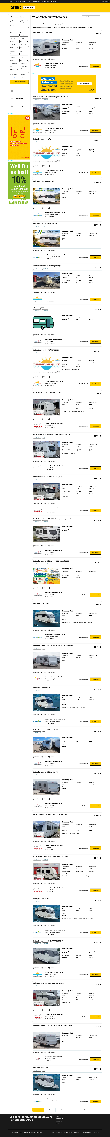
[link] (55, 32)
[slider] (14, 77)
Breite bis (21, 57)
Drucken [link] (53, 59)
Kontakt (58, 1123)
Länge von (12, 51)
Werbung (34, 73)
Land (11, 66)
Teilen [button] (44, 59)
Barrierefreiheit (68, 1132)
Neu (44, 141)
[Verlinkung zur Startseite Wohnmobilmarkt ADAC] (14, 7)
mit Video (14, 64)
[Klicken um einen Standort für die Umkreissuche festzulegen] (22, 77)
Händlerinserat (37, 35)
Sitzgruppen (19, 98)
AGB (53, 1132)
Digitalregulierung (86, 1132)
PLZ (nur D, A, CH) (23, 67)
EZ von (11, 32)
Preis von (12, 38)
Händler (53, 1)
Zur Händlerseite (83, 66)
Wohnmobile (36, 1)
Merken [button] (37, 59)
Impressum (96, 1132)
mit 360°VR (25, 64)
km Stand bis (22, 45)
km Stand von (13, 45)
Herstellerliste (59, 1118)
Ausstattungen (19, 106)
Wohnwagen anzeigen (19, 81)
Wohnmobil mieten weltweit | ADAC (20, 1)
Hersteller (12, 26)
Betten (17, 91)
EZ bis (20, 32)
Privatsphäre (77, 1132)
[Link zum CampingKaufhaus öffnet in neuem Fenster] (19, 184)
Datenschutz (59, 1132)
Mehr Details (95, 66)
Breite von (12, 57)
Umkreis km (13, 74)
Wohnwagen (45, 1)
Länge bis (21, 51)
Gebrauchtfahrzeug (25, 22)
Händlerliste (59, 1121)
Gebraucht (45, 35)
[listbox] (91, 17)
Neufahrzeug (14, 22)
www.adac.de (105, 1)
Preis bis (21, 38)
